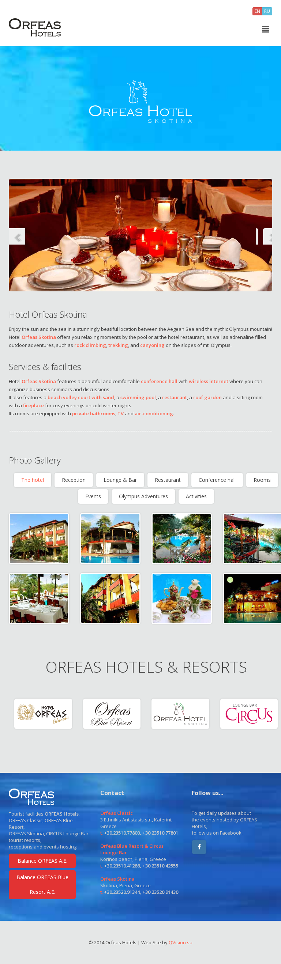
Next (264, 235)
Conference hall (217, 479)
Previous (17, 235)
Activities (196, 496)
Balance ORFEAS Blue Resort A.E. (42, 884)
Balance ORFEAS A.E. (42, 860)
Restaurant (168, 479)
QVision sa (180, 942)
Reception (74, 479)
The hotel (32, 479)
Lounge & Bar (120, 479)
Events (93, 496)
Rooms (262, 479)
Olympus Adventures (143, 496)
